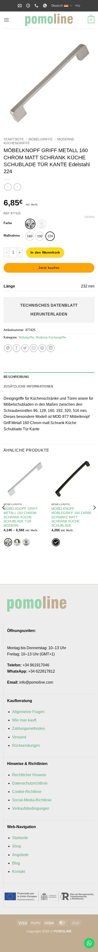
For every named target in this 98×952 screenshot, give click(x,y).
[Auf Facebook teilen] (16, 348)
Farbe (8, 223)
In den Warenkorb (45, 252)
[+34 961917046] (36, 5)
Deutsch (57, 5)
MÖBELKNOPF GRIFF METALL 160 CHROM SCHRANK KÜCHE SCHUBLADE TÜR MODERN (21, 517)
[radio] (30, 224)
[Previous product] (17, 187)
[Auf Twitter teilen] (25, 348)
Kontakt (18, 871)
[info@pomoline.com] (20, 5)
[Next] (86, 83)
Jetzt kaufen (48, 268)
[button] (6, 20)
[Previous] (11, 83)
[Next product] (7, 187)
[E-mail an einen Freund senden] (34, 348)
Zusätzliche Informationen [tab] (28, 386)
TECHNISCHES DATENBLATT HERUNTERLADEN (49, 309)
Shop (16, 846)
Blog (16, 863)
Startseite (14, 139)
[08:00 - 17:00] (28, 5)
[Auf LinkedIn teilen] (51, 348)
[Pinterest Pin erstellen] (42, 348)
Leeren (89, 217)
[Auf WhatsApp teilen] (8, 348)
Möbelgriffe (41, 139)
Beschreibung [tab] (16, 377)
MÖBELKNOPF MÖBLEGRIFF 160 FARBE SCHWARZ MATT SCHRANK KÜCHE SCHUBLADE (71, 517)
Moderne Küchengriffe (51, 337)
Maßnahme (12, 235)
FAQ (77, 5)
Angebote (20, 855)
